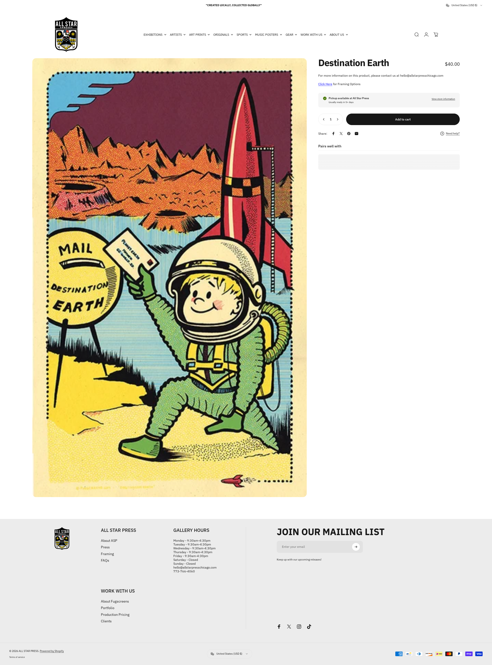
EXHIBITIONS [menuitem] (153, 35)
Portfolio (107, 608)
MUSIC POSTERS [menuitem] (266, 35)
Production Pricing (115, 615)
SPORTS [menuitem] (242, 35)
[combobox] (464, 5)
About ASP (109, 541)
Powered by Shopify (52, 651)
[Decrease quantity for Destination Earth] (322, 119)
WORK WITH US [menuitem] (311, 35)
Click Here (325, 84)
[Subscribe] (356, 547)
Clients (106, 621)
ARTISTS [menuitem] (176, 35)
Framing (107, 554)
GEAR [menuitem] (289, 35)
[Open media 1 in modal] (169, 277)
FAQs (105, 560)
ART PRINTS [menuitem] (197, 35)
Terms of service (17, 657)
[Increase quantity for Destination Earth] (338, 119)
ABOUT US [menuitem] (337, 35)
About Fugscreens (115, 601)
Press (105, 547)
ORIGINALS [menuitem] (221, 35)
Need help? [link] (453, 133)
